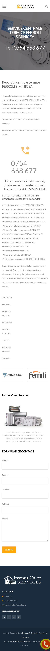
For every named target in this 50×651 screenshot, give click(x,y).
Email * (5, 475)
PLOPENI (6, 351)
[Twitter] (4, 617)
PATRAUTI (7, 322)
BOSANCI (6, 311)
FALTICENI (7, 297)
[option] (12, 375)
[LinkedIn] (14, 617)
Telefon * (6, 489)
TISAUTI (6, 340)
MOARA (5, 315)
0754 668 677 (24, 167)
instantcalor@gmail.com (15, 605)
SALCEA (5, 329)
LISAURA (6, 358)
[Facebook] (9, 617)
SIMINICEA (7, 304)
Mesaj (5, 518)
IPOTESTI (6, 333)
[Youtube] (19, 617)
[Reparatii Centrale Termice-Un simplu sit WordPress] (25, 6)
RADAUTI (6, 347)
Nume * (5, 460)
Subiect (5, 504)
